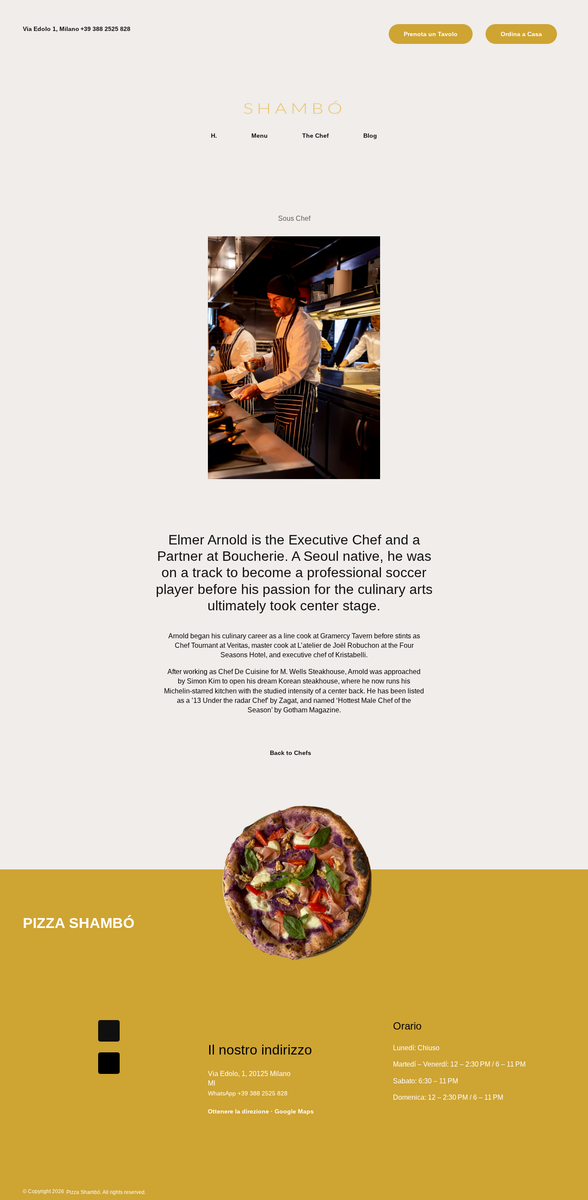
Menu (259, 135)
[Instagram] (109, 1031)
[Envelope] (109, 1063)
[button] (431, 34)
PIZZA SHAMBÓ (78, 923)
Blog (370, 135)
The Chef (315, 135)
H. (214, 135)
